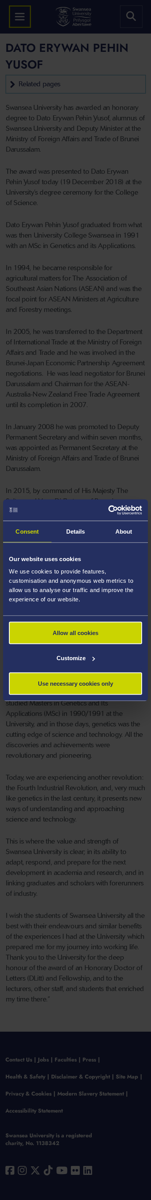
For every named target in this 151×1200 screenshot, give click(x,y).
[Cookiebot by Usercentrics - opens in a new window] (108, 510)
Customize (71, 658)
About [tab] (123, 531)
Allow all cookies (75, 632)
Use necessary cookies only (75, 683)
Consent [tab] (27, 531)
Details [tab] (75, 531)
